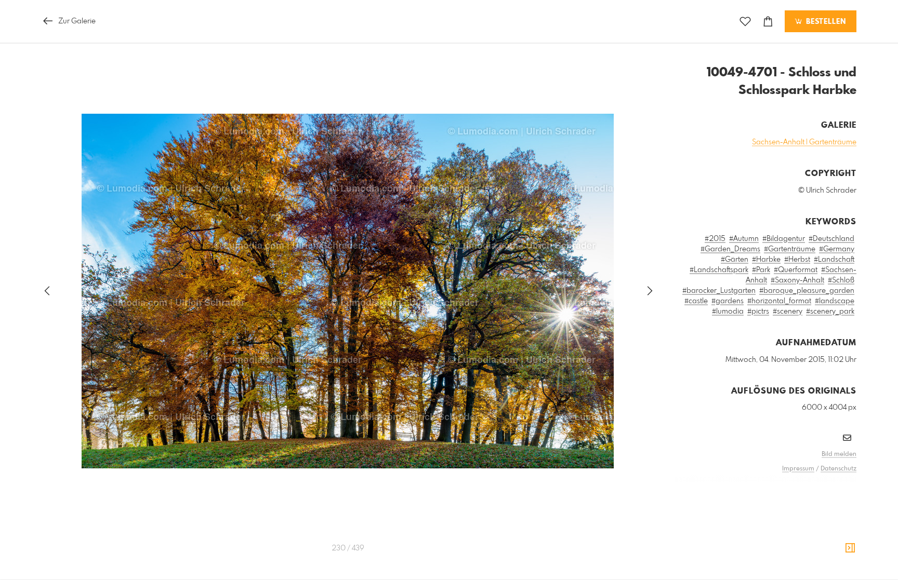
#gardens (727, 301)
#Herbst (797, 259)
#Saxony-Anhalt (797, 280)
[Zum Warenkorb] (768, 22)
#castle (696, 301)
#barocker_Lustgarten (719, 290)
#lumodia (728, 311)
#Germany (836, 249)
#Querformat (795, 270)
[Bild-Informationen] (850, 548)
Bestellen (824, 21)
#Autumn (744, 238)
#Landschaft (834, 259)
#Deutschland (831, 238)
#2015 (715, 238)
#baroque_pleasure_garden (806, 290)
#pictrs (758, 311)
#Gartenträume (789, 249)
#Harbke (766, 259)
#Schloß (841, 280)
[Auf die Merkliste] (745, 22)
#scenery (787, 311)
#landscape (834, 301)
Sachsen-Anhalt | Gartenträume (804, 142)
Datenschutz (838, 469)
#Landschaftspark (719, 270)
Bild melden (839, 454)
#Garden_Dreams (730, 249)
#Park (761, 270)
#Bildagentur (783, 238)
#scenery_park (830, 311)
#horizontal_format (779, 301)
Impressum (798, 469)
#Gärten (734, 259)
